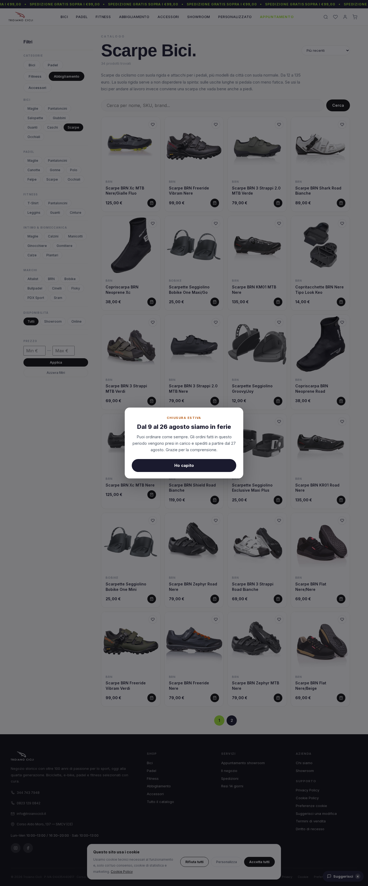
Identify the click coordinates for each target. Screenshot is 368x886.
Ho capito (184, 465)
